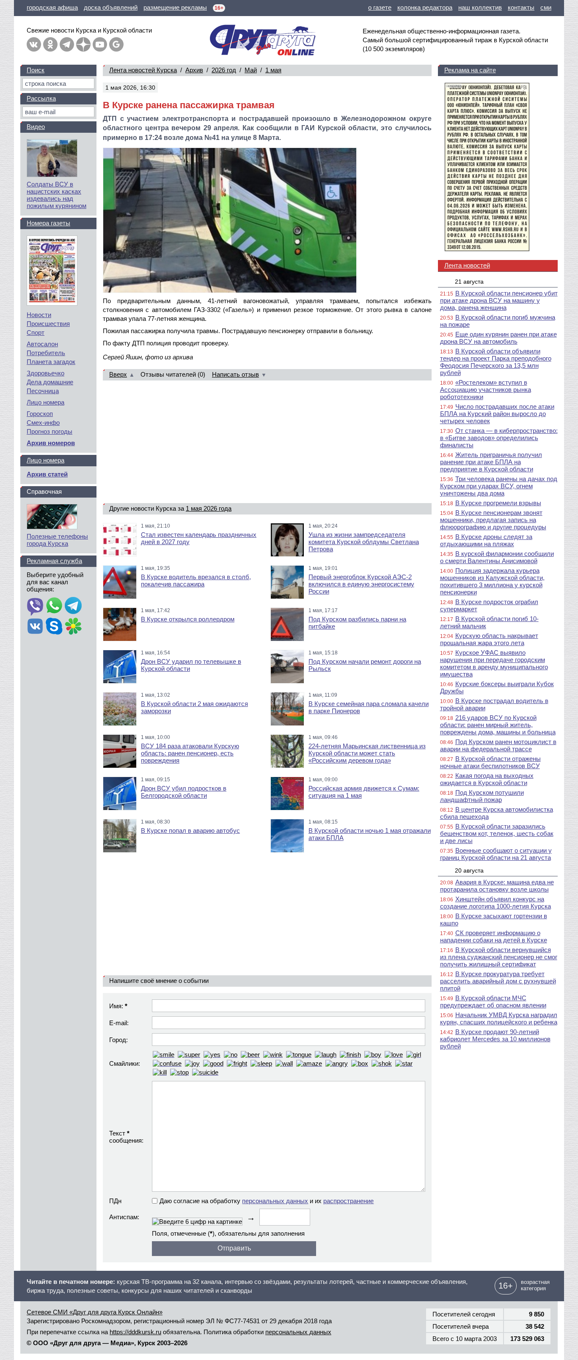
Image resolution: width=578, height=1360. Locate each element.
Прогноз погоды (49, 431)
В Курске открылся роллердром (187, 619)
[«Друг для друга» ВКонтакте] (34, 44)
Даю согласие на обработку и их (267, 1200)
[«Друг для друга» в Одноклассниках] (50, 44)
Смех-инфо (43, 422)
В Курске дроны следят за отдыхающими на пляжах (486, 540)
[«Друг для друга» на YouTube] (100, 44)
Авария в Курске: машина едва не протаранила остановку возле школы (497, 885)
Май (251, 70)
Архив (194, 70)
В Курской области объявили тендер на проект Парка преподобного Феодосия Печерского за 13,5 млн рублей (495, 362)
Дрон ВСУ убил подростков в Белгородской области (183, 792)
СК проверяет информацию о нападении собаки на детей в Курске (493, 936)
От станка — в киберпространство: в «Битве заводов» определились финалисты (499, 438)
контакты (521, 7)
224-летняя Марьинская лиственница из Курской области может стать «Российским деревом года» (367, 753)
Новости (39, 314)
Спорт (35, 332)
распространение (348, 1200)
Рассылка (41, 98)
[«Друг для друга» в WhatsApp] (54, 606)
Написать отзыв (235, 374)
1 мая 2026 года (208, 508)
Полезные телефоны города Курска (57, 540)
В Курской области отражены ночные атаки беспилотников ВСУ (490, 762)
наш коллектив (480, 7)
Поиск (35, 70)
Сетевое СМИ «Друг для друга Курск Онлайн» (94, 1312)
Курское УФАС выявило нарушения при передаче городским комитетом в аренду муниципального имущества (494, 663)
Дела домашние (50, 382)
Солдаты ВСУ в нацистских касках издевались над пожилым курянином (56, 195)
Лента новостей (467, 265)
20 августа (469, 870)
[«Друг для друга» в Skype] (54, 627)
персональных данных (275, 1200)
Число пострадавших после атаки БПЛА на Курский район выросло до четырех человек (497, 413)
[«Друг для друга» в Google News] (116, 44)
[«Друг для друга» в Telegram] (67, 44)
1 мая (273, 70)
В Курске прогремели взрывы (498, 502)
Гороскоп (40, 413)
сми (545, 7)
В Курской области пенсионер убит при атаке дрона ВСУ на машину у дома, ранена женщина (499, 300)
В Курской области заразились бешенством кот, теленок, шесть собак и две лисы (496, 833)
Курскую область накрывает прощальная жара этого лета (489, 639)
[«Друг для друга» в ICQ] (73, 627)
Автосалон (42, 344)
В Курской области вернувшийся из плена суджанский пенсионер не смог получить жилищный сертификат (498, 957)
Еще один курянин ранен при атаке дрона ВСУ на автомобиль (498, 338)
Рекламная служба (54, 560)
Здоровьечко (45, 373)
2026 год (224, 70)
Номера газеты (48, 223)
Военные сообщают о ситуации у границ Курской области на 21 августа (496, 854)
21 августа (469, 281)
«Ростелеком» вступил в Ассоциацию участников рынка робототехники (485, 389)
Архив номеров (51, 442)
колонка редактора (424, 7)
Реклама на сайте (470, 70)
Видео (36, 126)
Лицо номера (45, 402)
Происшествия (48, 323)
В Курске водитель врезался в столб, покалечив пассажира (196, 580)
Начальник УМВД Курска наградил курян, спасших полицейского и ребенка (498, 1018)
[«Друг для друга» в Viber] (35, 606)
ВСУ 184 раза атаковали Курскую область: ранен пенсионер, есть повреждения (190, 753)
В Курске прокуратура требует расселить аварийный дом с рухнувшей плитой (498, 981)
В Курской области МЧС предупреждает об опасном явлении (493, 1001)
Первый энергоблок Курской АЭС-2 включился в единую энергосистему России (361, 584)
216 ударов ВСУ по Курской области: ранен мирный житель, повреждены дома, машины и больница (498, 725)
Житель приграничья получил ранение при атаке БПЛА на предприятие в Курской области (491, 462)
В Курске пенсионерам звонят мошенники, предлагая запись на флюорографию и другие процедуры (493, 520)
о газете (379, 7)
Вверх (118, 374)
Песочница (43, 390)
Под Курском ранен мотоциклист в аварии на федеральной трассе (498, 745)
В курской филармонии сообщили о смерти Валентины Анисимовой (497, 557)
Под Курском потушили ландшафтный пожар (482, 796)
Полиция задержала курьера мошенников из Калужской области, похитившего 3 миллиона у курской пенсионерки (492, 581)
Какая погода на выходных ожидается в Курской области (487, 779)
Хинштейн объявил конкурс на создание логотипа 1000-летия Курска (495, 902)
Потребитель (46, 352)
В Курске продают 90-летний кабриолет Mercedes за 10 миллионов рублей (495, 1039)
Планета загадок (51, 361)
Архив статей (47, 474)
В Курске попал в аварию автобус (190, 830)
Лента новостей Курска (143, 70)
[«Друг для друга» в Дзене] (83, 44)
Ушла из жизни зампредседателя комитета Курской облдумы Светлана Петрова (363, 542)
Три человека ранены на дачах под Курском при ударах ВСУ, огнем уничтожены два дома (498, 486)
